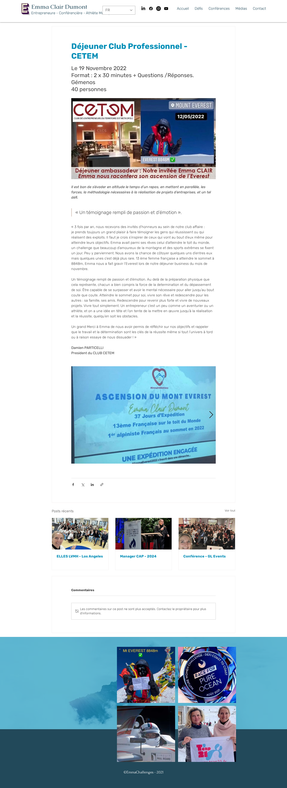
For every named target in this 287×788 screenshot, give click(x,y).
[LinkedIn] (143, 8)
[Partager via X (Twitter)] (83, 484)
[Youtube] (166, 8)
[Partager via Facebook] (73, 484)
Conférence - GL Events (204, 556)
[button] (146, 675)
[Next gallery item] (211, 415)
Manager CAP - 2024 (138, 556)
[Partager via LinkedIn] (92, 484)
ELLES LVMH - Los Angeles (80, 556)
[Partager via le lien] (102, 484)
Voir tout (230, 510)
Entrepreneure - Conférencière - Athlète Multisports (74, 13)
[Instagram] (158, 8)
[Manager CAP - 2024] (143, 533)
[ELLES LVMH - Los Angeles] (80, 533)
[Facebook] (151, 8)
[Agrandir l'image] (143, 415)
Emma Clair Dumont (59, 7)
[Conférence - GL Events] (207, 533)
